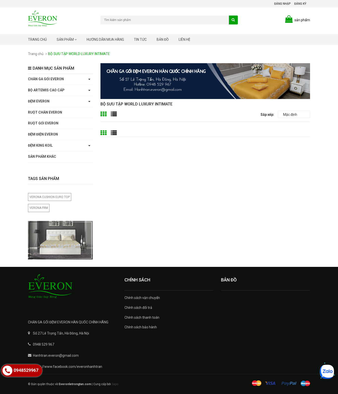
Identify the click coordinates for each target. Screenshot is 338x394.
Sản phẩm (65, 39)
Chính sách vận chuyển (142, 298)
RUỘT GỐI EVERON (43, 123)
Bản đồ (163, 39)
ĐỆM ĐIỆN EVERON (43, 134)
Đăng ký (300, 3)
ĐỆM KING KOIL (40, 145)
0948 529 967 (43, 344)
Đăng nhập (282, 3)
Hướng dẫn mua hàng (105, 39)
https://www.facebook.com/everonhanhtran (67, 367)
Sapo (115, 384)
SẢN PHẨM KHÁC (42, 156)
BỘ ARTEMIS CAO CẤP (46, 90)
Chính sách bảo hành (140, 327)
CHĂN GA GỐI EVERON (46, 79)
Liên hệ (184, 39)
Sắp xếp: (267, 115)
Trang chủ (37, 39)
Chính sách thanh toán (141, 317)
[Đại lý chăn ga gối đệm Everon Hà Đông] (72, 289)
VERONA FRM (38, 208)
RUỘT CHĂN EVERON (45, 112)
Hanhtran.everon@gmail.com (56, 355)
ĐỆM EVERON (38, 101)
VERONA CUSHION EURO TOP (49, 197)
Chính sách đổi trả (138, 308)
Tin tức (140, 39)
